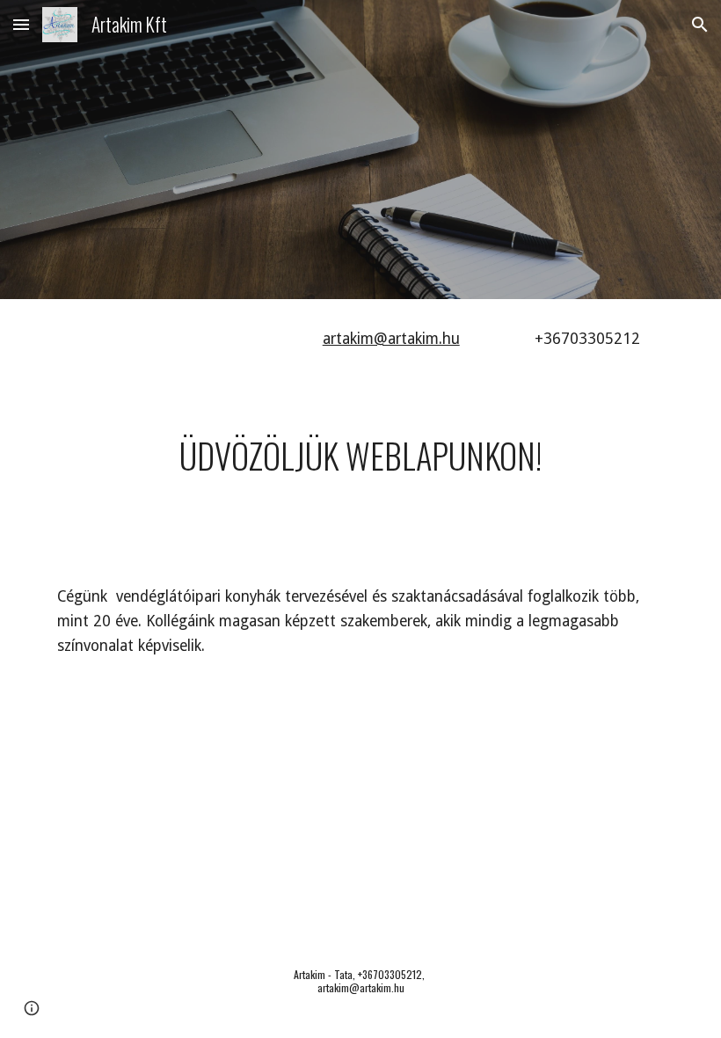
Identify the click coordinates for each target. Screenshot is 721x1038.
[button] (21, 24)
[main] (414, 339)
